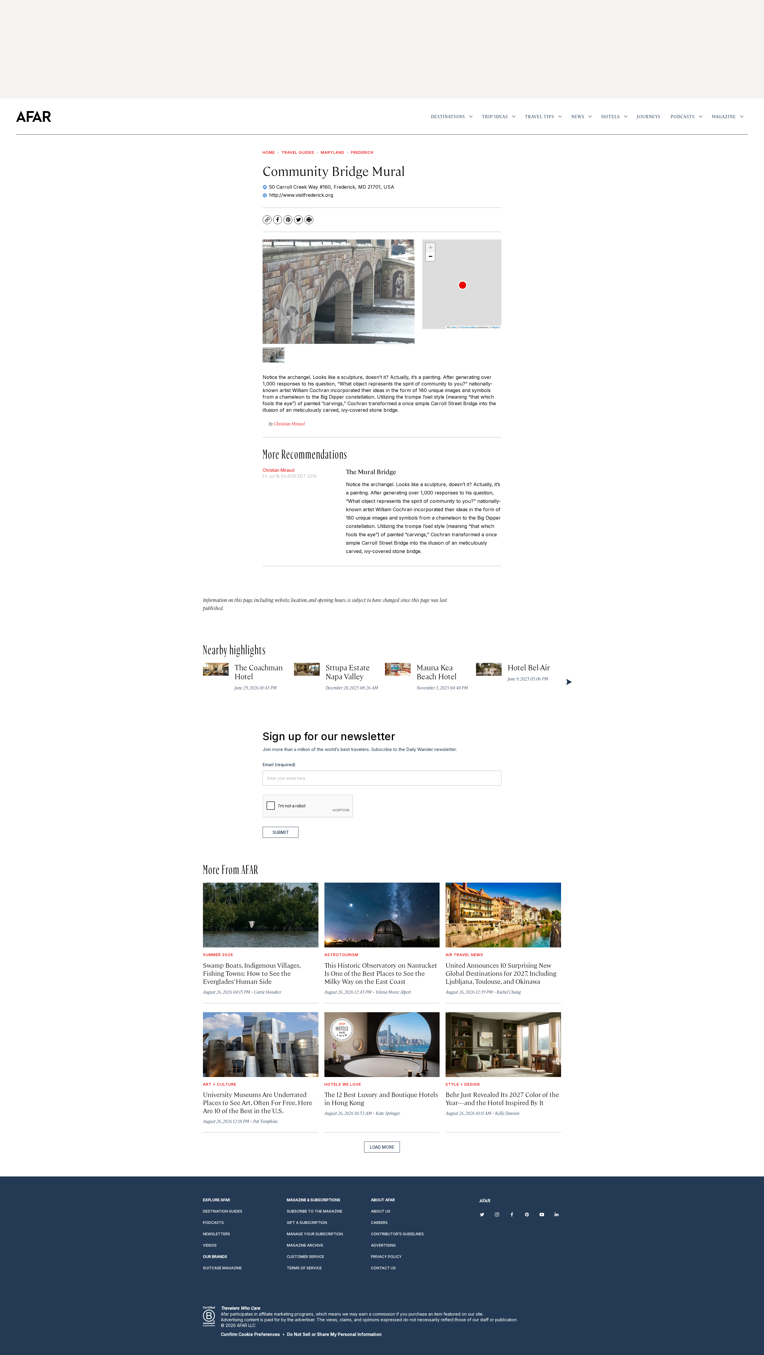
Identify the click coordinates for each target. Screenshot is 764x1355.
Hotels (610, 116)
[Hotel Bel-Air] (489, 669)
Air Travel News (464, 954)
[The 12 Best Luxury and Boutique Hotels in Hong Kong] (382, 1044)
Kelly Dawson (507, 1113)
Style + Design (463, 1084)
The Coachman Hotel (259, 671)
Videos (210, 1245)
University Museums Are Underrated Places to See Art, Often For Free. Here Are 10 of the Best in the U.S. (257, 1102)
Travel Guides (297, 152)
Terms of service (304, 1268)
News (577, 116)
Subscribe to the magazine (314, 1211)
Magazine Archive (305, 1245)
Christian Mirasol (279, 470)
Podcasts (683, 116)
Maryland (332, 152)
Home (269, 152)
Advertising (383, 1245)
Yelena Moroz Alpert (393, 992)
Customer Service (305, 1256)
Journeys (648, 116)
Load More (382, 1147)
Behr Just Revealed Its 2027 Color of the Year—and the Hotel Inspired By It (502, 1098)
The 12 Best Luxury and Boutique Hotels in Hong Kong (381, 1098)
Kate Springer (388, 1113)
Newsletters (216, 1234)
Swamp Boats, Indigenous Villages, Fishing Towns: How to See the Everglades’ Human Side (252, 973)
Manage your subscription (315, 1234)
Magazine (724, 116)
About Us (380, 1211)
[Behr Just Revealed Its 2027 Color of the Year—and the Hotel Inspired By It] (503, 1044)
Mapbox (496, 327)
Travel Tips (539, 116)
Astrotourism (341, 954)
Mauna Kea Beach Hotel (437, 671)
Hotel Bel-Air (529, 667)
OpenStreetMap (468, 327)
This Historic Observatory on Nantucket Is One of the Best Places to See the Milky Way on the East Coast (380, 973)
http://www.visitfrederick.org (301, 195)
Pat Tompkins (265, 1121)
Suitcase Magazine (222, 1268)
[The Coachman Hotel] (216, 669)
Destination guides (222, 1211)
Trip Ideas (495, 116)
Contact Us (383, 1268)
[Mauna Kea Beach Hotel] (398, 669)
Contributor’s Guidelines (397, 1234)
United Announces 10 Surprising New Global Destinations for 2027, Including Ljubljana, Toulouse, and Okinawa (501, 973)
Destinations (448, 116)
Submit (280, 832)
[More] (470, 116)
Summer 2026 (218, 954)
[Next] (568, 681)
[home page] (33, 116)
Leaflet (452, 327)
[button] (462, 285)
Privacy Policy (386, 1256)
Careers (379, 1222)
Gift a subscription (307, 1222)
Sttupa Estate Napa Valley (348, 671)
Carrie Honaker (267, 992)
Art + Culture (219, 1084)
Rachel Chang (509, 992)
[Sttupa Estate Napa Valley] (307, 669)
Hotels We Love (342, 1084)
